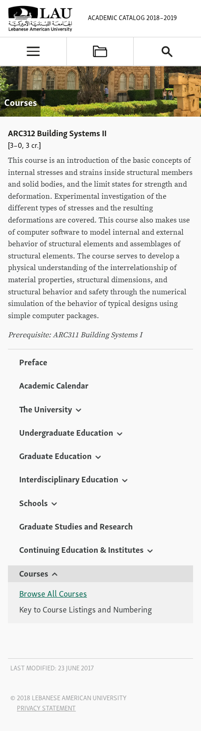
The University (45, 408)
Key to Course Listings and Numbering (85, 609)
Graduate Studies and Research (76, 525)
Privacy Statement (46, 708)
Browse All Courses (53, 593)
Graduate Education (55, 455)
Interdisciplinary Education (68, 478)
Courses (33, 572)
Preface (33, 361)
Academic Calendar (53, 384)
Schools (33, 502)
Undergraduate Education (66, 432)
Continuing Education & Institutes (81, 549)
